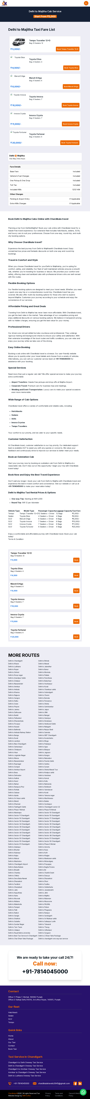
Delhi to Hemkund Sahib (47, 724)
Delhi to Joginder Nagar (17, 755)
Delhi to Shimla (43, 704)
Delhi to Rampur (44, 913)
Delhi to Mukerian (44, 898)
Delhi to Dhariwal (14, 804)
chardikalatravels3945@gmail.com (54, 1083)
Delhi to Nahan (13, 784)
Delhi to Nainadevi (45, 758)
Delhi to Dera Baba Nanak (17, 878)
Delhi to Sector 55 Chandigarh (19, 841)
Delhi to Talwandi (44, 924)
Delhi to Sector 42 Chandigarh (49, 830)
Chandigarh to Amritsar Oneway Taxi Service (27, 1069)
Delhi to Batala (43, 801)
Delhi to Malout (13, 858)
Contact (11, 1046)
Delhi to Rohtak (13, 790)
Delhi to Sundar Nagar (16, 924)
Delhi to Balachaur (44, 681)
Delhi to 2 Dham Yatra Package (49, 936)
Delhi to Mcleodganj (45, 861)
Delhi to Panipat (14, 907)
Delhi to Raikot (13, 913)
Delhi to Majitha (43, 896)
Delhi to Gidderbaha (45, 887)
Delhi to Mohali (43, 661)
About (10, 1039)
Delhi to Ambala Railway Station (19, 732)
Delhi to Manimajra (14, 813)
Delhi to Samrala (44, 732)
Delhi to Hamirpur (44, 718)
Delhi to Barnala (44, 698)
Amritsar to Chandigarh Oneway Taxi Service (27, 1072)
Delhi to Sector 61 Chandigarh (19, 844)
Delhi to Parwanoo (45, 701)
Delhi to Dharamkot (45, 878)
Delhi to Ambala (13, 689)
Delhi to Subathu (14, 921)
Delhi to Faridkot (14, 884)
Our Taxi (11, 1042)
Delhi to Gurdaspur (45, 804)
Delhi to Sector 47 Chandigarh (19, 835)
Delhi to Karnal (43, 778)
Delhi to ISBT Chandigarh (47, 735)
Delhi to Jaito (13, 890)
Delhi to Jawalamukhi (46, 890)
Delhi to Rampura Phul (16, 787)
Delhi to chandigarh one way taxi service (53, 939)
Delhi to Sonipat (14, 767)
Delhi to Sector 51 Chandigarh (49, 838)
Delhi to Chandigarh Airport (18, 864)
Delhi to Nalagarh (44, 727)
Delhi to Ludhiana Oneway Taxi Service (24, 1076)
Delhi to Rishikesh (44, 787)
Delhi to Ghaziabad (15, 887)
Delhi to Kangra (44, 755)
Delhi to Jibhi (43, 893)
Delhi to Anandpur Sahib (17, 678)
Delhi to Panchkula (45, 678)
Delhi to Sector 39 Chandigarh (19, 827)
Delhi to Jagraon (44, 752)
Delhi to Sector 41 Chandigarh (19, 830)
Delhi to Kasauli (13, 727)
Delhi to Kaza (43, 850)
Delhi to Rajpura (14, 695)
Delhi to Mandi (13, 801)
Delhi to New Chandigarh (17, 744)
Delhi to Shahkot (14, 918)
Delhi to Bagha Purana (46, 867)
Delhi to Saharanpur (15, 747)
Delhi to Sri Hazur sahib (16, 798)
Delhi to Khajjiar (44, 855)
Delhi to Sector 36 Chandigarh (49, 824)
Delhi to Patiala (43, 675)
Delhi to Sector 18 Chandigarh (19, 821)
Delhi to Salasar (13, 792)
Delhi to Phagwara (45, 910)
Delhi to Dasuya (44, 876)
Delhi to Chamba (14, 873)
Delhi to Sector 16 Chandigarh (19, 818)
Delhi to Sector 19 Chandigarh (49, 821)
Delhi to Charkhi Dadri (46, 873)
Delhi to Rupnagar (14, 764)
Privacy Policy (48, 1094)
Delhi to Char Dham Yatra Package (20, 939)
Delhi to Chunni (43, 695)
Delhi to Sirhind (13, 672)
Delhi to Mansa (13, 758)
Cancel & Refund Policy (75, 1094)
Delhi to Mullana (14, 901)
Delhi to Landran (14, 741)
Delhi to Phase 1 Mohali (16, 810)
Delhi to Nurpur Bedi (45, 729)
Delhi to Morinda (44, 672)
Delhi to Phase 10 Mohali (47, 810)
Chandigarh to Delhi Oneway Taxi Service (25, 1062)
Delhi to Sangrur (14, 698)
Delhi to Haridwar (44, 775)
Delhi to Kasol (13, 781)
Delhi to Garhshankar (45, 707)
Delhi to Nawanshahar (16, 761)
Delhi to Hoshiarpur (45, 684)
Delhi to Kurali (43, 687)
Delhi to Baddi (13, 715)
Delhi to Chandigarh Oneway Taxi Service (25, 1066)
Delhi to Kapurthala (15, 893)
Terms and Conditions (59, 1094)
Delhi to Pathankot (14, 718)
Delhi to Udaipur (14, 930)
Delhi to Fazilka (43, 884)
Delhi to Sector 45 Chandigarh (49, 833)
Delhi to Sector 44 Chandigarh (19, 833)
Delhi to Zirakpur (14, 681)
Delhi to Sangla (13, 916)
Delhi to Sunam (43, 767)
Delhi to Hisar (13, 752)
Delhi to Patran (43, 907)
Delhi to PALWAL (44, 904)
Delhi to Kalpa (13, 855)
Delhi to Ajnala (13, 795)
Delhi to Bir (42, 870)
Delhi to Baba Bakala (15, 867)
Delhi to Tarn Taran (15, 927)
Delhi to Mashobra (14, 861)
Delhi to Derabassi (45, 721)
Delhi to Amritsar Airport (16, 770)
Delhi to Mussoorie (45, 901)
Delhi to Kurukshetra (45, 738)
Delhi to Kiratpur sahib (46, 772)
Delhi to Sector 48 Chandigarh (49, 835)
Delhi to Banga (13, 735)
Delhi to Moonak (14, 898)
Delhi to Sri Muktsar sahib (47, 918)
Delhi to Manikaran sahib (47, 858)
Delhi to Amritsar (14, 687)
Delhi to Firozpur (14, 724)
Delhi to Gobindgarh (45, 692)
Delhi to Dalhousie (14, 712)
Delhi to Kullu (43, 781)
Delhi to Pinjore (13, 707)
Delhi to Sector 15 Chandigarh (49, 815)
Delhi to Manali (43, 664)
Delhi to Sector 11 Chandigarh (18, 815)
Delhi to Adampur (14, 847)
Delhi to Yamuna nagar (46, 795)
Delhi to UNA (43, 712)
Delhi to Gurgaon (44, 933)
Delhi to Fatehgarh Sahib (17, 807)
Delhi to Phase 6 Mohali (46, 844)
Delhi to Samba (43, 764)
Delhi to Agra (43, 747)
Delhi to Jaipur (43, 709)
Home (10, 1036)
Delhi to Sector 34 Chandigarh (19, 824)
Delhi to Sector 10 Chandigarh (49, 813)
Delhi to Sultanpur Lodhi (47, 921)
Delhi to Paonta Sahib (46, 761)
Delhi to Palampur (44, 744)
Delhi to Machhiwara (45, 798)
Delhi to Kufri (43, 853)
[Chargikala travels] (4, 3)
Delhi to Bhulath (13, 870)
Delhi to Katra (13, 896)
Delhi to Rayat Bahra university (19, 933)
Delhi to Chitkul (13, 876)
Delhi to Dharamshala (15, 721)
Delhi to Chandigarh (15, 661)
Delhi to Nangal (43, 715)
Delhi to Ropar (13, 669)
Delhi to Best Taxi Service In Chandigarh (22, 936)
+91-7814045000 (45, 971)
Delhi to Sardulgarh (45, 916)
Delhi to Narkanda (44, 784)
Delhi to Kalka (13, 701)
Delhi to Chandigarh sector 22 (49, 807)
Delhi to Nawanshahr (15, 684)
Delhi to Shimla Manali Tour (48, 770)
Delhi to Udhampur (45, 930)
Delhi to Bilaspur (44, 750)
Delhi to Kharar (13, 664)
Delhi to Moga (43, 741)
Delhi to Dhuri (43, 881)
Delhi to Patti (12, 910)
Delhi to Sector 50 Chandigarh (19, 838)
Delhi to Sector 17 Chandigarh (49, 818)
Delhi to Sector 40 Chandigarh (49, 827)
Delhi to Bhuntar (14, 850)
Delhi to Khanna (14, 692)
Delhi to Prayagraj (44, 864)
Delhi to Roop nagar (15, 675)
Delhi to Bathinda (14, 729)
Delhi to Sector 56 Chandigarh (49, 841)
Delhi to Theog (43, 927)
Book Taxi (12, 1049)
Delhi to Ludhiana (14, 666)
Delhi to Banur (43, 669)
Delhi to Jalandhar (44, 666)
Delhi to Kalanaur (14, 853)
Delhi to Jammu (13, 709)
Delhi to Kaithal (13, 778)
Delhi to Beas (13, 772)
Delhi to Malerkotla (15, 904)
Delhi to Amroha (44, 847)
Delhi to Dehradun (14, 775)
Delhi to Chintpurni (14, 750)
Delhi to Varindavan (45, 790)
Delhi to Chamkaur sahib (47, 689)
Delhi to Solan (13, 704)
